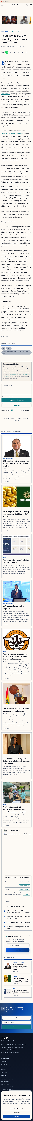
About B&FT (4, 1061)
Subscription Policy (7, 1089)
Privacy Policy (5, 1081)
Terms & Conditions (7, 1079)
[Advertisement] (16, 856)
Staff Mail (4, 1072)
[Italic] (6, 396)
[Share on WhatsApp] (6, 52)
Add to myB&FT (16, 31)
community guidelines (13, 374)
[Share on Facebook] (14, 52)
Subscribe (16, 405)
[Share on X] (10, 52)
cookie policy (6, 1105)
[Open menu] (3, 5)
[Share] (22, 52)
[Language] (27, 5)
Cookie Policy (5, 1084)
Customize (16, 1112)
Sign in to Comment (16, 400)
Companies (5, 31)
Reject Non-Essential (16, 1109)
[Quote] (9, 396)
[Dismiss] (30, 935)
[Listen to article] (3, 52)
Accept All (16, 1116)
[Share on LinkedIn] (18, 52)
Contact (3, 1069)
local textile (5, 94)
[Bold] (2, 396)
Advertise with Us (6, 1067)
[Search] (30, 5)
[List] (12, 396)
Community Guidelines (8, 1087)
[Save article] (26, 52)
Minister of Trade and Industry (12, 133)
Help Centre (4, 1064)
